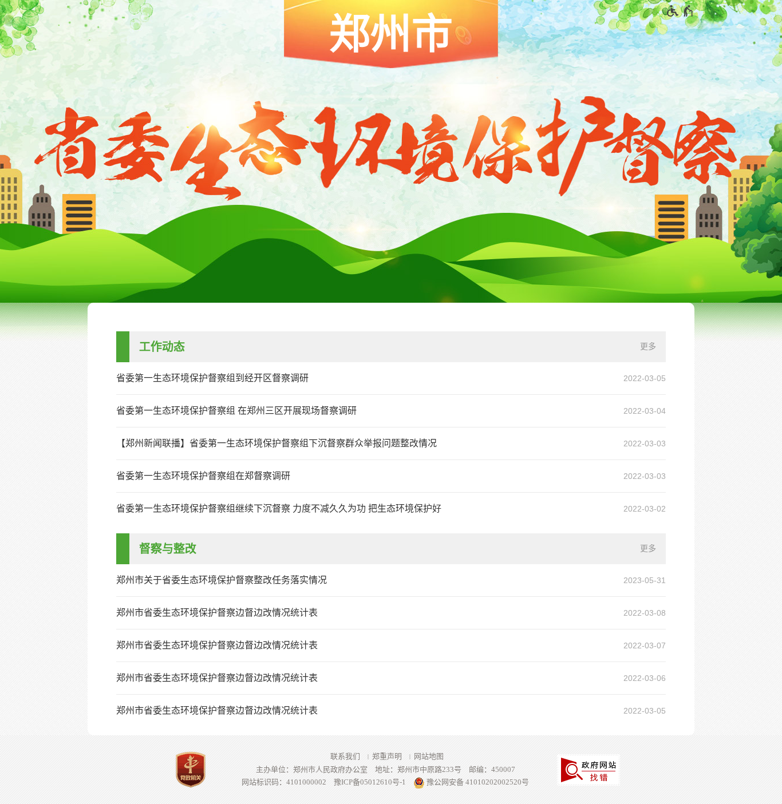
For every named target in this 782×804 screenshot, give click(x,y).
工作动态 (162, 346)
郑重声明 (387, 756)
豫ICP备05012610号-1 (370, 782)
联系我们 (345, 756)
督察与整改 (167, 548)
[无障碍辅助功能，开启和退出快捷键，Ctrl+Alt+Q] (680, 11)
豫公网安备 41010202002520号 (477, 782)
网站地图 (429, 756)
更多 (648, 346)
